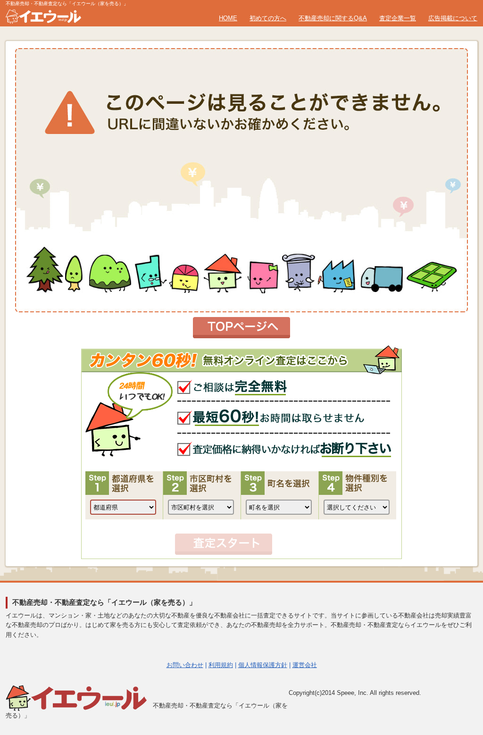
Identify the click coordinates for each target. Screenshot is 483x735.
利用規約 (220, 664)
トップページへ (241, 327)
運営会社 (304, 664)
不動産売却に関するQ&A (333, 18)
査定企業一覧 (397, 18)
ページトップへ (453, 633)
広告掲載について (452, 18)
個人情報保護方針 (262, 664)
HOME (228, 18)
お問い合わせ (185, 664)
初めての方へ (268, 18)
